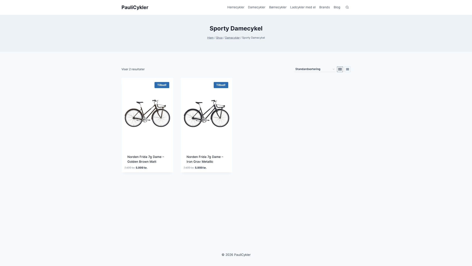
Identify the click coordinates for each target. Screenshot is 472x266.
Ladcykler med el (303, 7)
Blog (337, 7)
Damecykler (256, 7)
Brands (324, 7)
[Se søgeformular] (347, 7)
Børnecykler (278, 7)
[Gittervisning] (340, 69)
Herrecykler (235, 7)
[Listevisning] (347, 69)
